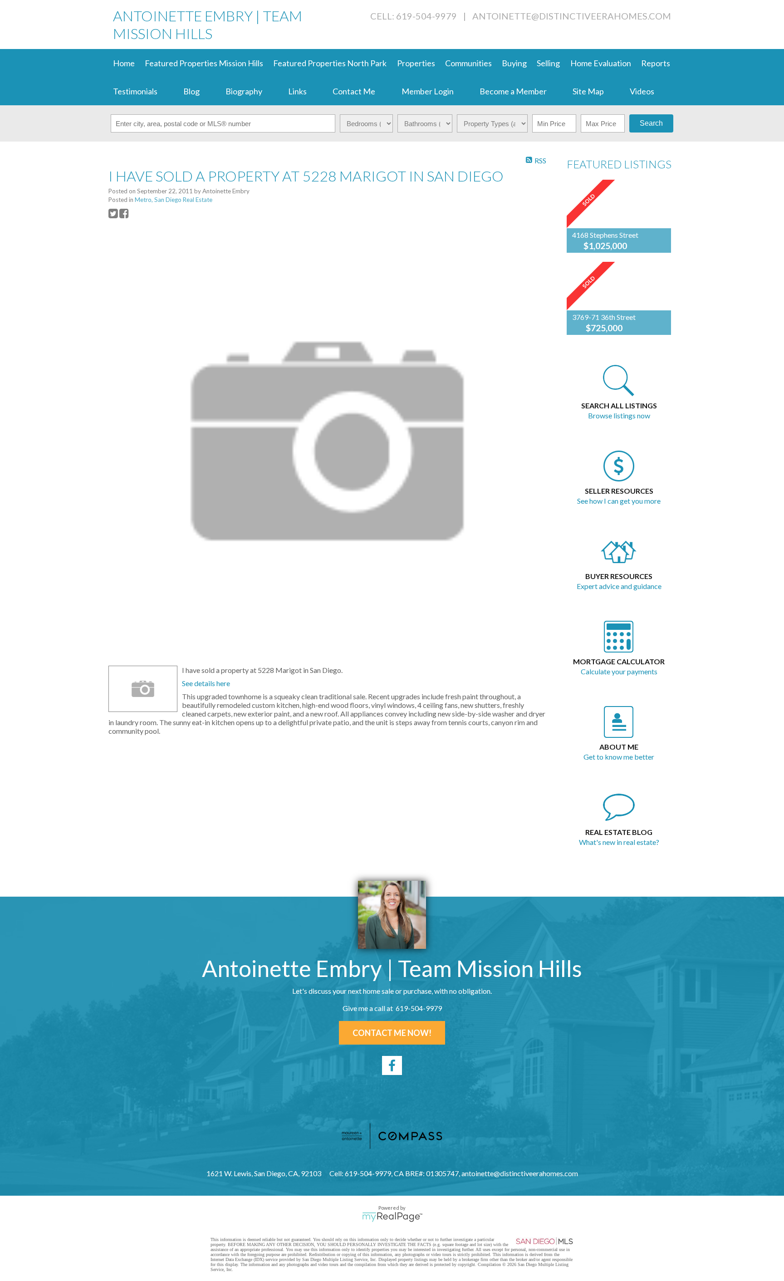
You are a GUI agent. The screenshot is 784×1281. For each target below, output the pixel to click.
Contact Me (354, 91)
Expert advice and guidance (619, 586)
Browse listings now (619, 415)
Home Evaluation (600, 63)
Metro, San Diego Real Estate (173, 199)
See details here (206, 683)
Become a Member (513, 91)
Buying (514, 63)
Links (297, 91)
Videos (642, 91)
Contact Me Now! (392, 1033)
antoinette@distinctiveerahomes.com (571, 15)
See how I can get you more (619, 500)
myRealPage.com (392, 1217)
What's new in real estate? (619, 842)
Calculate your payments (619, 671)
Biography (243, 91)
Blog (191, 91)
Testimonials (135, 91)
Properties (416, 63)
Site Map (588, 91)
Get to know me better (618, 756)
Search (651, 123)
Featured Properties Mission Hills (204, 63)
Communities (468, 63)
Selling (548, 63)
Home (124, 63)
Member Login (428, 91)
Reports (655, 63)
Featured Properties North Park (330, 63)
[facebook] (392, 1065)
